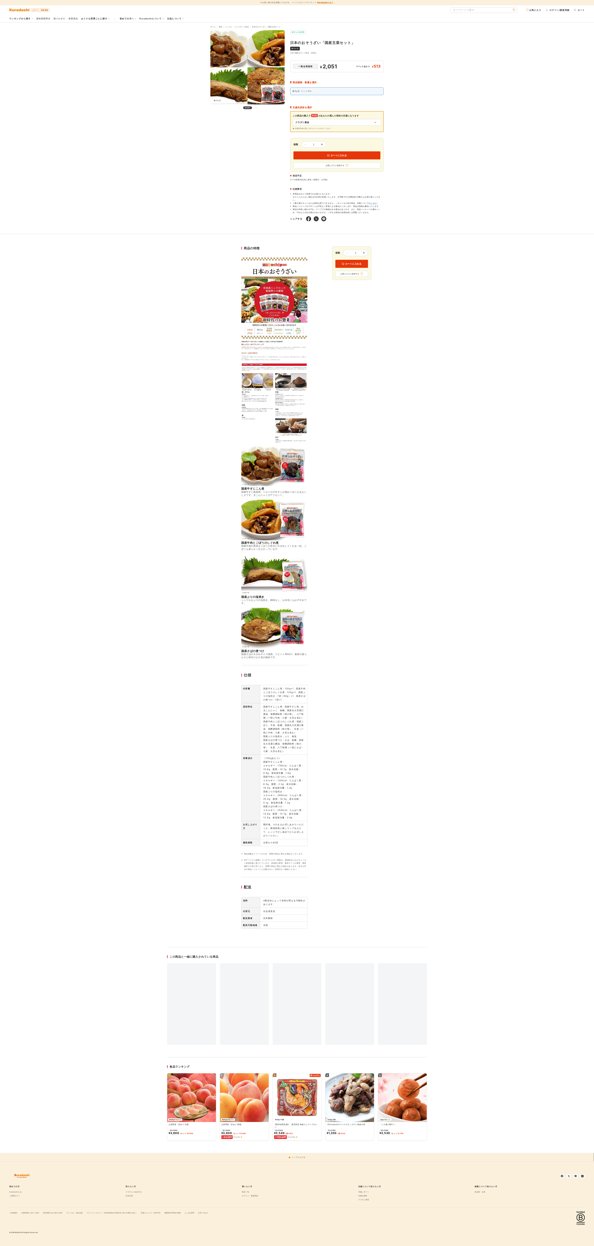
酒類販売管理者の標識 (172, 1213)
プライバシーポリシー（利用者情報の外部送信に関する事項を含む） (111, 1213)
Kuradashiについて (150, 18)
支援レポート (363, 1192)
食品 (220, 27)
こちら (374, 203)
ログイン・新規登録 (250, 1196)
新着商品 (73, 18)
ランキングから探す (20, 18)
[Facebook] (562, 1176)
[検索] (514, 10)
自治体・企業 (480, 1192)
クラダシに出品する (134, 1192)
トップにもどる (298, 1157)
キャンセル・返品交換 (74, 1213)
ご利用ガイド (14, 1196)
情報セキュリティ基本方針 (151, 1213)
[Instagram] (582, 1176)
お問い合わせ (203, 1213)
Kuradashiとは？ (325, 2)
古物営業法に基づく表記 (30, 1213)
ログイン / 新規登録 (40, 10)
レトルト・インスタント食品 (237, 27)
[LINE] (575, 1176)
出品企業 (129, 1196)
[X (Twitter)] (568, 1176)
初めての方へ (127, 18)
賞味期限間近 (43, 18)
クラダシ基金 (363, 1200)
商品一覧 (245, 1192)
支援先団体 (362, 1196)
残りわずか (59, 18)
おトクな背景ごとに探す (94, 18)
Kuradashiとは (15, 1192)
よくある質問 (189, 1213)
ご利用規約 (13, 1213)
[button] (241, 1137)
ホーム (213, 27)
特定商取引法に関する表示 (53, 1213)
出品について (174, 18)
